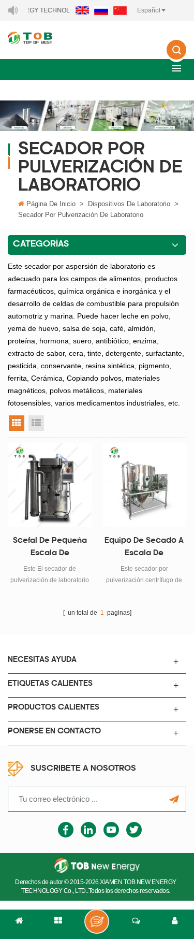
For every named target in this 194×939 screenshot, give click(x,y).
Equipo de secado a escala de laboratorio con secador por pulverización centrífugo (144, 548)
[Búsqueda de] (176, 57)
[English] (82, 10)
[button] (176, 68)
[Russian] (101, 10)
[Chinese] (120, 10)
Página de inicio (51, 204)
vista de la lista (36, 423)
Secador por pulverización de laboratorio (80, 215)
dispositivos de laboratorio (129, 204)
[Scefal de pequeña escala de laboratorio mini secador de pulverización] (50, 485)
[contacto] (135, 924)
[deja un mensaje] (96, 921)
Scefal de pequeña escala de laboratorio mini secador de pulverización (50, 548)
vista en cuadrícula (16, 423)
